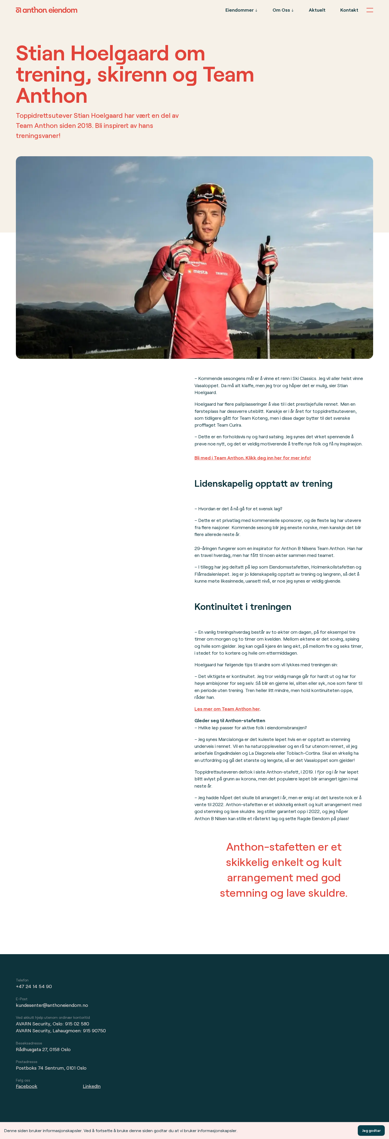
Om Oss (281, 10)
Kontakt (349, 10)
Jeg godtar (371, 1130)
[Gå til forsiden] (46, 11)
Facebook (26, 1086)
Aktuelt (317, 10)
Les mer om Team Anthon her (227, 709)
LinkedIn (92, 1086)
